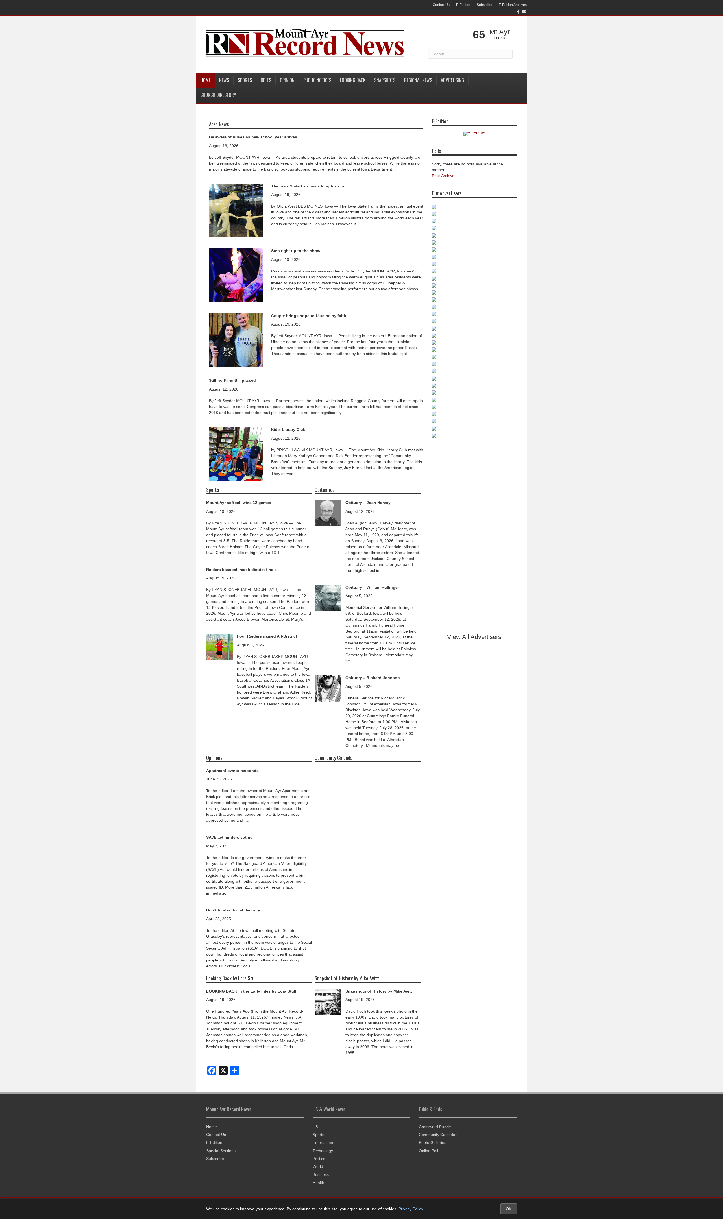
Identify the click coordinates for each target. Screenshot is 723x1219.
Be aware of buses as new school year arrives (253, 137)
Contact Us (441, 5)
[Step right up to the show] (236, 274)
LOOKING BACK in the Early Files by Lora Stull (251, 991)
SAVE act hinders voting (229, 837)
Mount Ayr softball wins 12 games (238, 502)
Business (321, 1174)
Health (318, 1182)
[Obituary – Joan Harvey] (328, 513)
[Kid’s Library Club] (236, 453)
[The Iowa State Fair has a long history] (236, 210)
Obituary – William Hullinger (372, 587)
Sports (245, 80)
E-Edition (463, 5)
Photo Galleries (432, 1142)
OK (508, 1209)
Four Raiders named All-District (267, 636)
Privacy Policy (410, 1209)
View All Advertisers (474, 636)
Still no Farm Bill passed (232, 380)
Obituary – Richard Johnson (372, 677)
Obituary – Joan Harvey (368, 502)
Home (205, 80)
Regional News (418, 80)
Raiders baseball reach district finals (241, 569)
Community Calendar (438, 1134)
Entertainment (325, 1142)
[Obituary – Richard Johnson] (328, 688)
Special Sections (221, 1150)
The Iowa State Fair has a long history (307, 186)
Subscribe (484, 5)
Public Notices (317, 80)
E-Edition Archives (513, 5)
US (315, 1126)
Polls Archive (443, 175)
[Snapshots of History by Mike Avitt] (328, 1001)
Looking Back (352, 80)
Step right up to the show (295, 250)
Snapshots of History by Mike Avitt (378, 991)
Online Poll (428, 1150)
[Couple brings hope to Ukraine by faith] (236, 339)
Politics (319, 1158)
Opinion (287, 80)
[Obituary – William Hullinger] (328, 597)
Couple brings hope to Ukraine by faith (308, 315)
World (318, 1166)
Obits (266, 80)
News (224, 80)
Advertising (452, 80)
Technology (323, 1150)
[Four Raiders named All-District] (219, 646)
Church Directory (218, 94)
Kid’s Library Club (288, 429)
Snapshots (384, 80)
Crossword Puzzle (435, 1126)
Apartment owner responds (232, 770)
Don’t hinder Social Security (233, 910)
